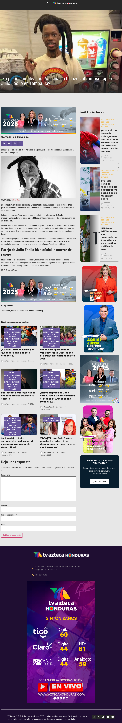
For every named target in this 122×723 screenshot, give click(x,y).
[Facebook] (108, 717)
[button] (4, 143)
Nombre (5, 505)
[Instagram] (94, 717)
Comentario (6, 475)
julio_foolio (17, 200)
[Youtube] (112, 717)
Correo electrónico (9, 515)
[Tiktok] (103, 717)
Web (3, 524)
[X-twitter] (99, 717)
